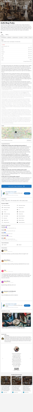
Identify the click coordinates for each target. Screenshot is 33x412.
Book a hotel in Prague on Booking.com (15, 186)
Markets (5, 41)
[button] (16, 132)
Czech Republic (12, 41)
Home (2, 41)
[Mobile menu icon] (1, 2)
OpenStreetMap (26, 138)
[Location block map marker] (16, 132)
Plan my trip (26, 193)
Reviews (7, 34)
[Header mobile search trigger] (31, 1)
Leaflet (23, 138)
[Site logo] (7, 2)
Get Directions (29, 140)
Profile (2, 34)
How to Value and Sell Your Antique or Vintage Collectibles (13, 327)
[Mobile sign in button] (29, 1)
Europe (8, 41)
